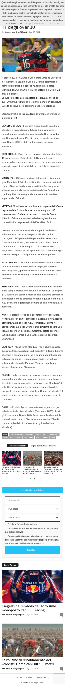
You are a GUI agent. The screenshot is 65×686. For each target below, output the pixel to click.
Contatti (19, 677)
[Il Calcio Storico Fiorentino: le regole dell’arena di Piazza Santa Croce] (53, 458)
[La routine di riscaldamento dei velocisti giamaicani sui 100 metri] (32, 458)
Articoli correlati (18, 445)
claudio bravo (16, 434)
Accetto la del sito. (22, 524)
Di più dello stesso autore (43, 445)
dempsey (29, 434)
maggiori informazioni (35, 23)
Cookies (29, 677)
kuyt (45, 434)
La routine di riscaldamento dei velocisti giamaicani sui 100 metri (32, 470)
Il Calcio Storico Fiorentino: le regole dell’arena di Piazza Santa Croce (53, 470)
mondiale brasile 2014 (12, 437)
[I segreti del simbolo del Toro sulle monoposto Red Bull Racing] (11, 458)
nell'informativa (26, 543)
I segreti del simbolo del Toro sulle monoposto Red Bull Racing (11, 470)
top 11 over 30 (42, 437)
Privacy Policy (23, 524)
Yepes (53, 437)
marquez (54, 434)
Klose (38, 434)
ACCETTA (55, 23)
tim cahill (28, 437)
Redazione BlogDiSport (15, 32)
